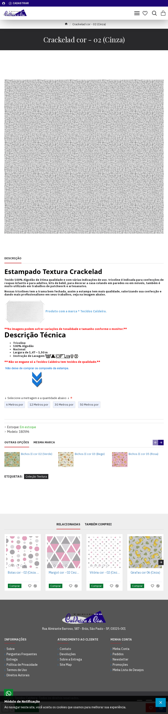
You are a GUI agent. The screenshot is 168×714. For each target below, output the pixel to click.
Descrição (12, 258)
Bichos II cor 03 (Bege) (90, 454)
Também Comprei (98, 524)
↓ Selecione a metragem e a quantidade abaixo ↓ (37, 398)
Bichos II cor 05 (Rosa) (143, 454)
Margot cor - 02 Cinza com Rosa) (64, 572)
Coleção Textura (36, 476)
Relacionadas (68, 524)
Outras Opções (16, 442)
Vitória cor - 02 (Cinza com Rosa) (105, 572)
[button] (155, 442)
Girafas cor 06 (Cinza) (145, 572)
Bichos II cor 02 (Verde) (36, 454)
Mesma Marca (44, 442)
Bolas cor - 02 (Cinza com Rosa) (23, 572)
